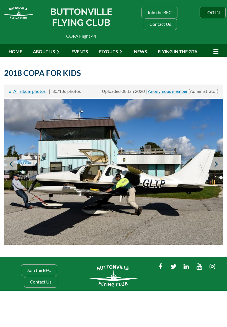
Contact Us (160, 24)
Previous (10, 163)
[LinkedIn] (186, 266)
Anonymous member (168, 91)
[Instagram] (212, 266)
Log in (212, 12)
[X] (173, 266)
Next (216, 163)
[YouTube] (199, 266)
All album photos (29, 91)
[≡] (214, 51)
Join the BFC (159, 12)
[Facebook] (160, 266)
